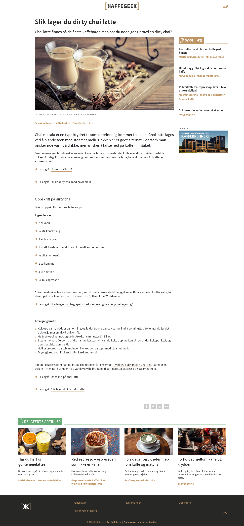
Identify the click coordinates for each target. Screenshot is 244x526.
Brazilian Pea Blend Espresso (66, 296)
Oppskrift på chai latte (65, 377)
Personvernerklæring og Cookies (140, 522)
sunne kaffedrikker (50, 480)
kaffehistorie (186, 483)
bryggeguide (187, 75)
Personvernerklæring (85, 510)
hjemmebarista (189, 94)
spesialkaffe (187, 99)
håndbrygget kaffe (209, 75)
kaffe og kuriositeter (192, 56)
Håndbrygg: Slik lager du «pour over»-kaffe (203, 69)
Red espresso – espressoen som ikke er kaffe (93, 462)
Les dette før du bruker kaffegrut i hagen (201, 50)
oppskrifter (80, 123)
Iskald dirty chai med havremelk (71, 182)
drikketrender (28, 480)
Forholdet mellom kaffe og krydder (200, 462)
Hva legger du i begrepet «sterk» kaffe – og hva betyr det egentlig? (92, 304)
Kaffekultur (80, 502)
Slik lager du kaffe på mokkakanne (201, 110)
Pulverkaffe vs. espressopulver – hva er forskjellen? (202, 88)
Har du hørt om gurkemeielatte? (31, 462)
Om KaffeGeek (114, 522)
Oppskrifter (185, 502)
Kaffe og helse (134, 502)
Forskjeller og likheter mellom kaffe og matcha (146, 462)
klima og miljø (215, 56)
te (91, 123)
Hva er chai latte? (61, 169)
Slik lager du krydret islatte (67, 389)
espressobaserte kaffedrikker (53, 123)
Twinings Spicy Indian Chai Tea (132, 365)
